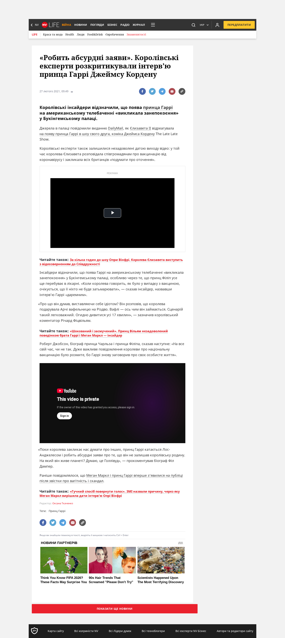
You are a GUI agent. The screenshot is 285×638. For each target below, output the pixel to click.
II (150, 128)
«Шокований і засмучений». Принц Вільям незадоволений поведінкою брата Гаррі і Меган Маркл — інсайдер (104, 333)
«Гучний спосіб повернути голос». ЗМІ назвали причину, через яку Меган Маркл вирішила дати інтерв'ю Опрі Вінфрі (110, 493)
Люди (81, 34)
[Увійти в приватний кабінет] (217, 25)
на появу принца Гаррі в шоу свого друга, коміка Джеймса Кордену (97, 133)
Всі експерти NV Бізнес (190, 631)
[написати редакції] (172, 91)
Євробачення (114, 34)
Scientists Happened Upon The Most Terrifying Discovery (160, 580)
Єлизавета (139, 128)
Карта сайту (56, 631)
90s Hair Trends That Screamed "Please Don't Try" (111, 580)
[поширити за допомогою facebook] (142, 91)
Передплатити (239, 25)
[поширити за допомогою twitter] (152, 91)
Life (34, 34)
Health (69, 34)
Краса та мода (53, 34)
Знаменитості (136, 34)
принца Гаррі (158, 107)
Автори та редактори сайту (235, 631)
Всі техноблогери (153, 631)
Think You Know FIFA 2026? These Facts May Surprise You (63, 580)
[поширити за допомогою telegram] (162, 91)
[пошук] (193, 25)
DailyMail (115, 128)
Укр (202, 25)
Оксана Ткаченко (62, 503)
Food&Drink (95, 34)
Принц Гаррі (57, 511)
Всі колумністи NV (86, 631)
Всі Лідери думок (120, 631)
